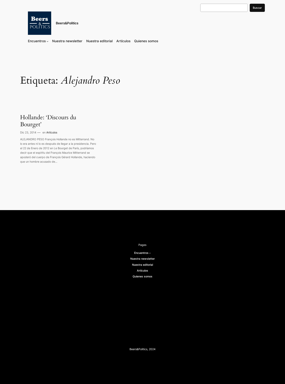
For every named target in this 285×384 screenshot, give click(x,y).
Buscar (257, 7)
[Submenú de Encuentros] (47, 41)
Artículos (51, 132)
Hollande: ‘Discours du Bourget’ (48, 121)
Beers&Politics (67, 23)
